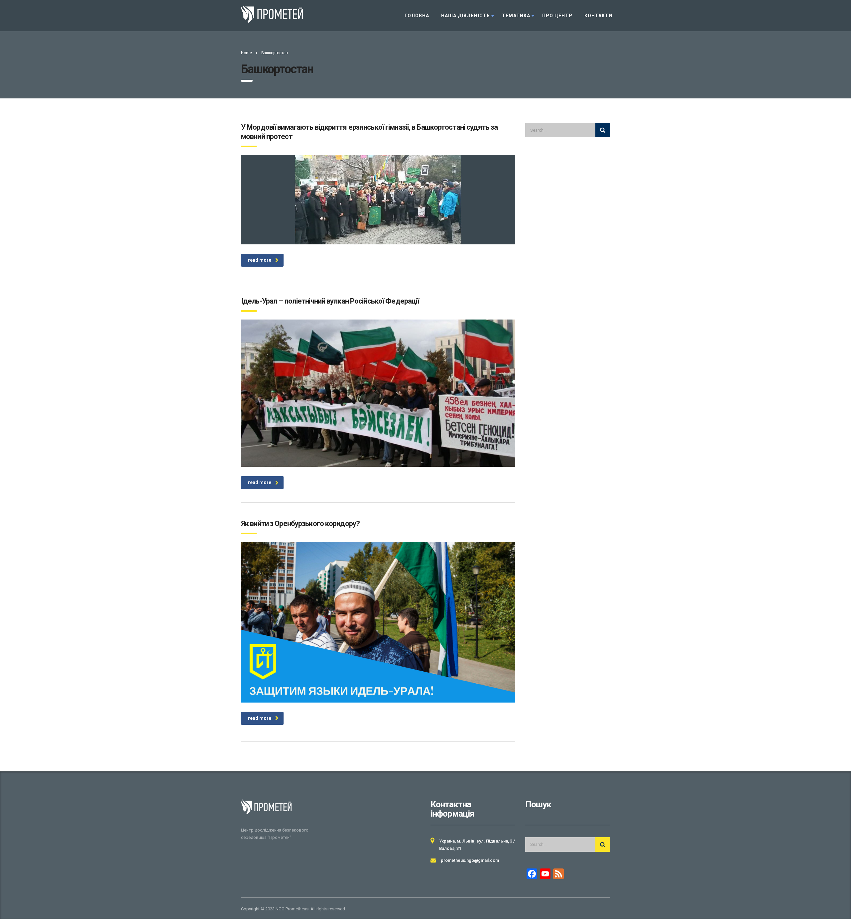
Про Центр (557, 15)
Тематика (516, 15)
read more (259, 260)
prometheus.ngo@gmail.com (470, 860)
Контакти (598, 15)
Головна (417, 15)
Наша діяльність (465, 15)
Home (246, 53)
